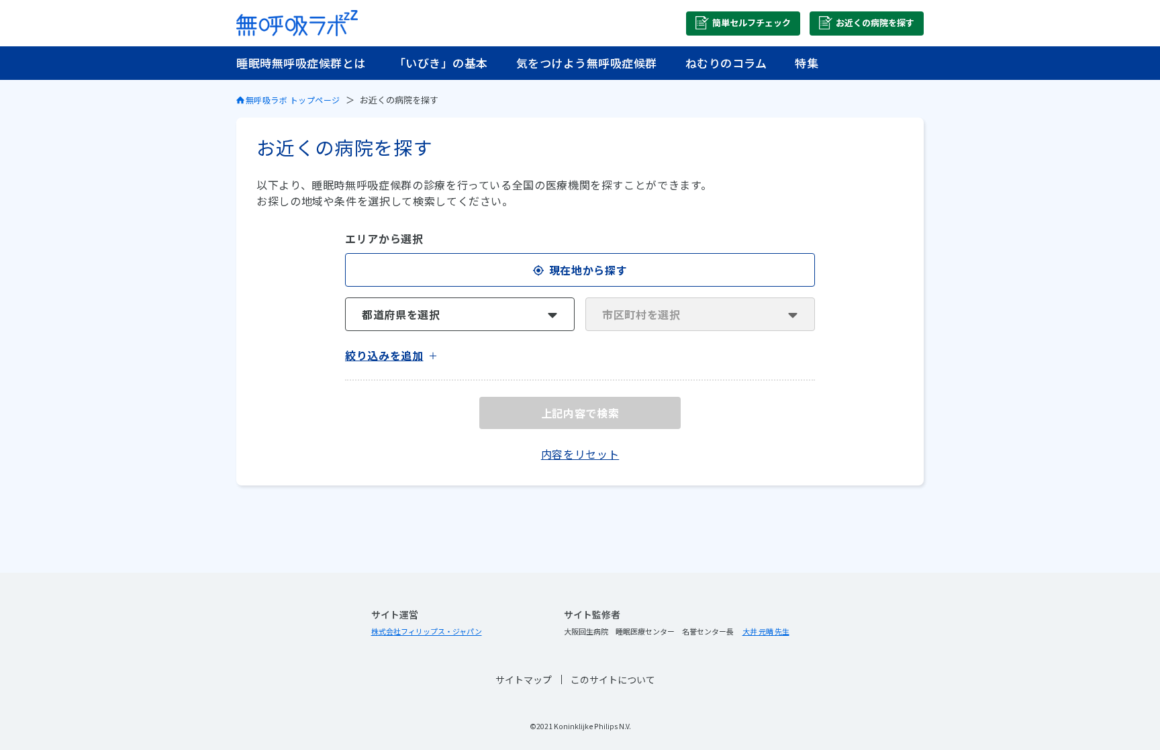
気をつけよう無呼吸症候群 (586, 62)
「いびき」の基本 (441, 62)
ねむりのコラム (726, 62)
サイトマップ (523, 679)
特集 (806, 62)
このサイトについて (613, 679)
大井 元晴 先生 (765, 631)
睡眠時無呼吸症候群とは (301, 62)
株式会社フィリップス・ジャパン (426, 631)
